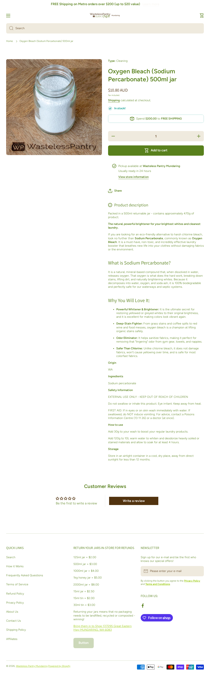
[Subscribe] (199, 571)
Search (10, 557)
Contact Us (13, 620)
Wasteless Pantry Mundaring (32, 666)
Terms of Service (17, 584)
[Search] (9, 28)
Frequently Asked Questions (24, 575)
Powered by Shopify (59, 666)
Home (9, 41)
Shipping (114, 100)
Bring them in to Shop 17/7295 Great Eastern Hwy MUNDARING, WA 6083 (102, 628)
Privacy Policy (15, 602)
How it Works (15, 566)
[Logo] (105, 15)
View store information (133, 177)
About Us (12, 611)
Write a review (134, 501)
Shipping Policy (16, 630)
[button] (202, 16)
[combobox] (105, 28)
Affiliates (11, 639)
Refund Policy (15, 593)
